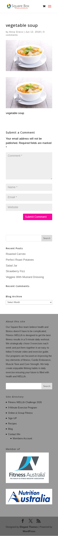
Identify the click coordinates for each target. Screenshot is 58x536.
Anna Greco (16, 32)
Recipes (12, 423)
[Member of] (27, 482)
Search (46, 386)
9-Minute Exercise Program (22, 407)
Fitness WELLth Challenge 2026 (25, 402)
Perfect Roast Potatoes (20, 259)
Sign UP (12, 418)
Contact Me (14, 434)
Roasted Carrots (16, 253)
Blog (10, 428)
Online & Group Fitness (20, 412)
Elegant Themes (29, 527)
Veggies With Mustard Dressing (25, 277)
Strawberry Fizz (15, 271)
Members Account (22, 438)
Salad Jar (11, 265)
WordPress (29, 531)
